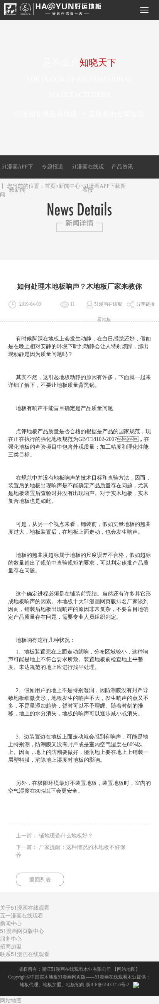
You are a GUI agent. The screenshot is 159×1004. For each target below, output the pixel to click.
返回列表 (40, 880)
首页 (50, 186)
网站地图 (126, 969)
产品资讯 (122, 167)
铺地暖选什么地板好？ (66, 836)
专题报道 (52, 167)
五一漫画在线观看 (21, 915)
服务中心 (11, 938)
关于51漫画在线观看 (24, 907)
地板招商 (75, 984)
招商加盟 (11, 946)
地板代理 (29, 984)
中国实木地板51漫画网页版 (58, 977)
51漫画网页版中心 (22, 930)
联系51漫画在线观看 (24, 954)
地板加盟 (52, 984)
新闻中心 (69, 186)
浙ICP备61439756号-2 (107, 984)
